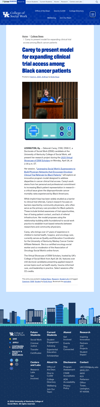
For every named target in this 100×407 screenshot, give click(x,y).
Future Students (32, 1)
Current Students (46, 1)
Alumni (56, 1)
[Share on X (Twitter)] (61, 128)
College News (37, 36)
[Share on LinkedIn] (61, 133)
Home (25, 36)
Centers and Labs (76, 1)
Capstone (25, 281)
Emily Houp (55, 77)
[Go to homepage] (15, 14)
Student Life (64, 279)
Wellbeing (51, 18)
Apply (16, 342)
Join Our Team (65, 18)
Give (15, 339)
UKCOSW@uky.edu (89, 367)
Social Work (36, 340)
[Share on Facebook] (69, 128)
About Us (21, 1)
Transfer (34, 349)
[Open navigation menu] (92, 14)
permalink (67, 281)
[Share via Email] (69, 133)
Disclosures (69, 362)
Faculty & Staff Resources (17, 353)
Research (64, 1)
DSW (32, 281)
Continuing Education (18, 347)
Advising (51, 346)
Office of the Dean (42, 11)
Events (66, 343)
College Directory (76, 11)
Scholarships (53, 356)
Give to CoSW (59, 11)
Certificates (35, 353)
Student (38, 281)
